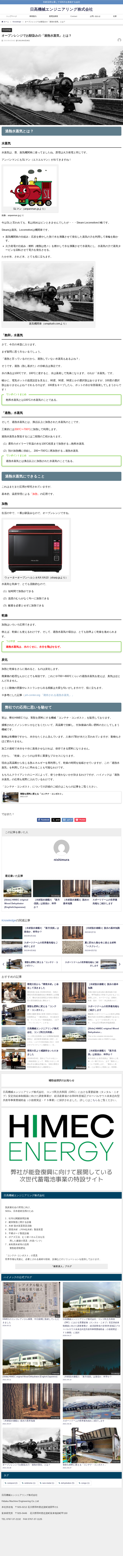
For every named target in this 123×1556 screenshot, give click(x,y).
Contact (73, 16)
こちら (94, 1100)
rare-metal (48, 1483)
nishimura (61, 859)
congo (85, 1483)
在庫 (115, 16)
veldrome (29, 1483)
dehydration (67, 1483)
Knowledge (7, 30)
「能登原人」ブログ (61, 1266)
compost (12, 1483)
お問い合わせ (95, 16)
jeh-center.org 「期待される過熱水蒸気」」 (49, 695)
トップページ (11, 16)
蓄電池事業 (53, 16)
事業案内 (33, 16)
